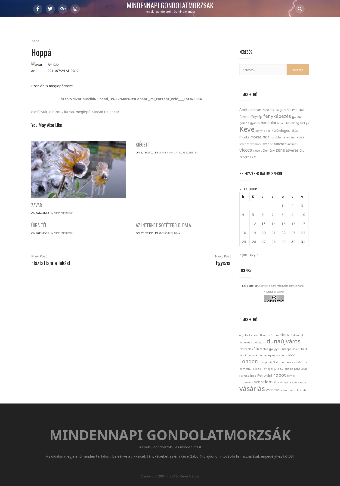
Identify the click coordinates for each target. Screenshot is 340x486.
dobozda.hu (246, 342)
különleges (281, 130)
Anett (244, 109)
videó (256, 150)
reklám (290, 137)
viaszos (302, 382)
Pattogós (268, 368)
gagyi (274, 348)
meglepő (83, 111)
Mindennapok (63, 213)
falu (256, 348)
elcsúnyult (39, 111)
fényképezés (277, 116)
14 (274, 223)
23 (293, 232)
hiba (280, 123)
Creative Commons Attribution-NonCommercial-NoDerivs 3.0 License (281, 288)
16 (293, 223)
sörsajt (284, 382)
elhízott (55, 111)
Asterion (254, 335)
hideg (295, 123)
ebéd (287, 110)
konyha (260, 130)
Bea (262, 335)
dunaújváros (283, 341)
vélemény (268, 150)
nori (267, 137)
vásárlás (252, 388)
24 (303, 232)
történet (280, 144)
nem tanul (245, 368)
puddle (288, 368)
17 (303, 223)
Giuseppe (285, 349)
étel (254, 157)
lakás (294, 130)
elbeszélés (246, 349)
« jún (243, 254)
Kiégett (143, 144)
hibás (287, 123)
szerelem (263, 382)
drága (279, 110)
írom (286, 390)
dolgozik (260, 342)
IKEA (302, 123)
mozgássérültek (269, 362)
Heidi (304, 349)
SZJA (276, 382)
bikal (283, 335)
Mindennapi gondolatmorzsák (170, 5)
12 (254, 223)
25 (244, 241)
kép (268, 130)
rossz (300, 137)
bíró (289, 335)
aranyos (256, 110)
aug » (254, 254)
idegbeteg (264, 355)
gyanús (255, 123)
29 (283, 241)
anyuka (243, 335)
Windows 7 (274, 390)
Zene (35, 41)
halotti (296, 349)
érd (302, 150)
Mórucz (302, 362)
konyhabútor (279, 355)
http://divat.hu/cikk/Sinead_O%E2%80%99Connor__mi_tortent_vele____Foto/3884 (131, 98)
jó (307, 123)
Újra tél (39, 225)
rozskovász (246, 382)
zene (280, 150)
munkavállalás (288, 362)
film (293, 110)
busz (266, 110)
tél (271, 144)
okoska (257, 368)
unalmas (292, 144)
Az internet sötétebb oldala (163, 225)
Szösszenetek (188, 152)
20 (264, 232)
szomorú (256, 144)
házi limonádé (248, 355)
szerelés (244, 144)
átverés (292, 150)
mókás (256, 137)
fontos (264, 349)
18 (244, 232)
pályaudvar (300, 368)
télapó (293, 382)
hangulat (268, 122)
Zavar (36, 205)
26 (254, 241)
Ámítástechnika (169, 233)
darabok (298, 335)
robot (279, 375)
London (248, 361)
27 (264, 241)
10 (303, 214)
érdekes (245, 157)
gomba (244, 123)
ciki (272, 110)
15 (283, 223)
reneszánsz (247, 375)
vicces (245, 150)
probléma (278, 137)
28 (274, 241)
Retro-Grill (264, 375)
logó (291, 355)
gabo (296, 116)
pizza (279, 368)
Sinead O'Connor (105, 111)
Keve (247, 129)
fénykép (256, 116)
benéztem (272, 335)
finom (301, 109)
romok (291, 375)
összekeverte (298, 390)
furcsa (69, 111)
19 (254, 232)
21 (274, 232)
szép (266, 144)
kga (56, 64)
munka (244, 137)
